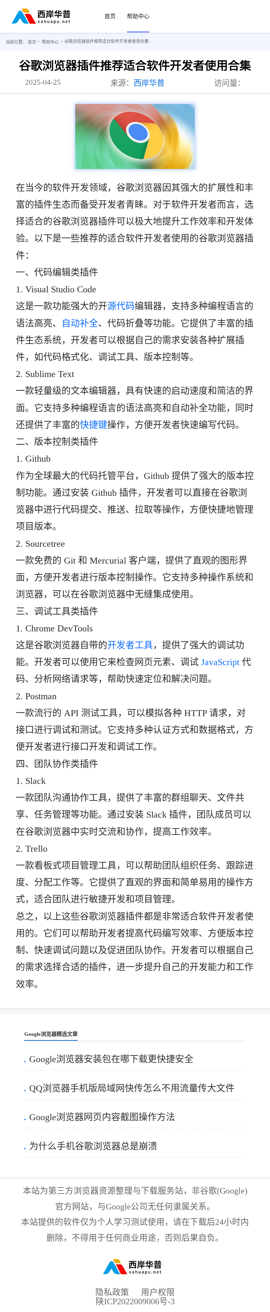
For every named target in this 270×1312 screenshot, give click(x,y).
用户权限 (158, 1292)
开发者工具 (130, 645)
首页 (110, 16)
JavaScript (220, 662)
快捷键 (93, 425)
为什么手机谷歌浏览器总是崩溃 (93, 1146)
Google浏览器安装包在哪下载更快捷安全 (111, 1059)
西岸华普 (149, 83)
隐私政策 (112, 1292)
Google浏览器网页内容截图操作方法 (102, 1117)
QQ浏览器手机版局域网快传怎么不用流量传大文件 (131, 1088)
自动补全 (80, 323)
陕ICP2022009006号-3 (135, 1303)
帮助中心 (138, 16)
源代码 (121, 306)
